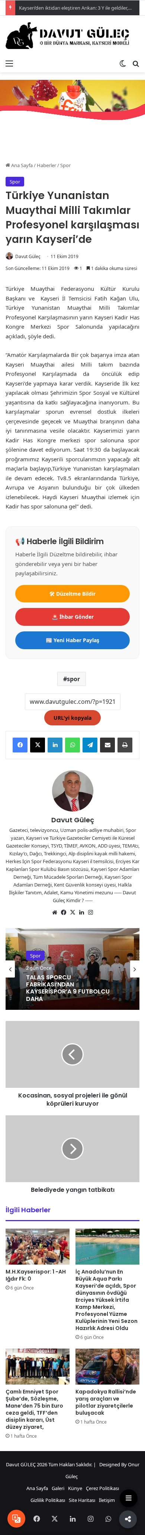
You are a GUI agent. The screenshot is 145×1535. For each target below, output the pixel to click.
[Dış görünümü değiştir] (122, 63)
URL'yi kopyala (72, 717)
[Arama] (135, 63)
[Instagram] (90, 912)
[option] (72, 969)
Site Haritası (82, 1500)
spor (73, 679)
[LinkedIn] (55, 745)
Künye (75, 1488)
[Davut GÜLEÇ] (72, 36)
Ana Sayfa (21, 165)
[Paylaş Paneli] (129, 1518)
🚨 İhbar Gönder (73, 616)
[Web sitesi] (54, 912)
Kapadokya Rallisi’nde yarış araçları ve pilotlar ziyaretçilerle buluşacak (105, 1402)
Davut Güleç (28, 256)
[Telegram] (90, 745)
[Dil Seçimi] (16, 1519)
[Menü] (9, 63)
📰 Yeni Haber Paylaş (72, 640)
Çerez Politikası (102, 1488)
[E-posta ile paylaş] (107, 745)
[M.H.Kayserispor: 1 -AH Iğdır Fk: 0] (38, 1247)
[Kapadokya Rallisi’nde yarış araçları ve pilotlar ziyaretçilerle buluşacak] (107, 1367)
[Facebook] (20, 745)
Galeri (58, 1488)
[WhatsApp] (72, 745)
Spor (65, 165)
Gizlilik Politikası (47, 1500)
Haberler (46, 165)
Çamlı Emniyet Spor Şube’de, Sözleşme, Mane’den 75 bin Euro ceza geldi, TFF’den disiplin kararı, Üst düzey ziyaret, (34, 1409)
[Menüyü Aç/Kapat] (129, 1498)
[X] (37, 745)
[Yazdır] (124, 745)
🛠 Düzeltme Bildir (72, 593)
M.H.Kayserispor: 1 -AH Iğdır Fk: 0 (36, 1275)
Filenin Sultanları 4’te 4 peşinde (60, 988)
